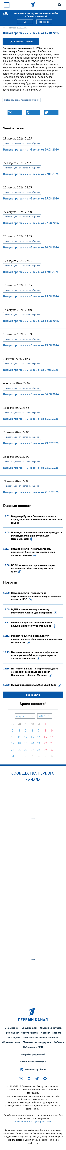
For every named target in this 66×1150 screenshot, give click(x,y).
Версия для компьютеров (33, 1061)
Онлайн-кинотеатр (51, 1027)
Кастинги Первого (51, 1032)
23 (52, 743)
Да (25, 21)
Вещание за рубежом (35, 1069)
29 (25, 724)
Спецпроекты (29, 1027)
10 (12, 737)
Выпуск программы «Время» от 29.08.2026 (31, 149)
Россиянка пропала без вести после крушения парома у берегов (31, 624)
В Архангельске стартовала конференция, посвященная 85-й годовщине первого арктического (35, 655)
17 (12, 743)
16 (52, 737)
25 (19, 750)
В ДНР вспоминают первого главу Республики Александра (31, 611)
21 (38, 743)
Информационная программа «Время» (21, 100)
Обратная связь (11, 1042)
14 (38, 737)
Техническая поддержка (37, 1042)
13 (32, 737)
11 (19, 737)
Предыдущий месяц (11, 716)
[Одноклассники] (33, 112)
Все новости (33, 694)
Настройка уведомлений (33, 1054)
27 (12, 724)
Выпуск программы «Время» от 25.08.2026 (31, 198)
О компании (11, 1027)
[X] (51, 112)
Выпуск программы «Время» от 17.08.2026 (30, 272)
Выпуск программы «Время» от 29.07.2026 (30, 443)
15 (45, 737)
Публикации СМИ (33, 1047)
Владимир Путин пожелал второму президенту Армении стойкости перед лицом (33, 552)
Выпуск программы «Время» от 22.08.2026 (31, 223)
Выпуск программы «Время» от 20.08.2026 (31, 247)
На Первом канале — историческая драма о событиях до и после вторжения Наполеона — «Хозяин (34, 671)
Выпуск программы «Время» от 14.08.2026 (31, 321)
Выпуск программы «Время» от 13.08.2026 (31, 345)
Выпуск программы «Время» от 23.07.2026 (30, 468)
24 (12, 750)
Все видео (14, 1037)
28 (19, 724)
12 (25, 737)
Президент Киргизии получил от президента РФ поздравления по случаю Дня (36, 535)
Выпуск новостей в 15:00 (33, 684)
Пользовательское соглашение (40, 1037)
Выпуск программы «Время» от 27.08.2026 (30, 174)
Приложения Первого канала (21, 1032)
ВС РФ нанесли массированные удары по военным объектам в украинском (33, 568)
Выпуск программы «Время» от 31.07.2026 (30, 419)
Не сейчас (44, 21)
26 (25, 750)
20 (32, 743)
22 (45, 743)
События (59, 1042)
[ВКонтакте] (15, 112)
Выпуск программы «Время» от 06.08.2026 (31, 394)
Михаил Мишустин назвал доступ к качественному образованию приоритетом (36, 639)
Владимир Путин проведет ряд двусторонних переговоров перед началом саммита (36, 596)
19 (25, 743)
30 (32, 724)
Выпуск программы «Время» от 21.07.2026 (30, 492)
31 (38, 724)
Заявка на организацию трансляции (33, 1121)
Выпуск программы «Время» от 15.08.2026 (31, 296)
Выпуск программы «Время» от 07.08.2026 (30, 370)
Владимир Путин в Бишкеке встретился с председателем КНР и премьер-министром (36, 519)
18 (19, 743)
